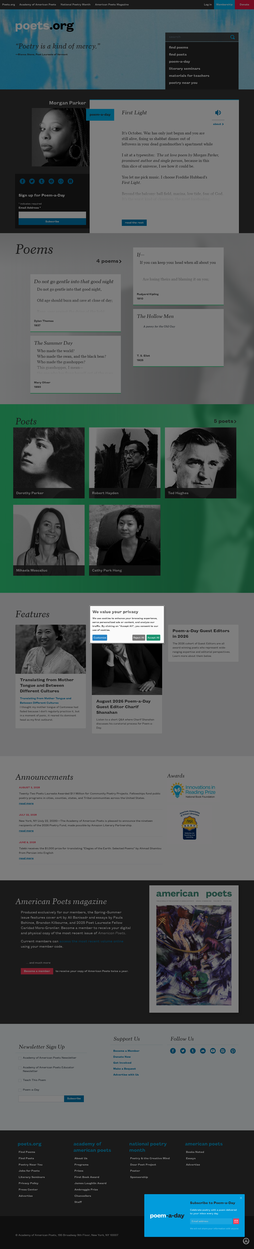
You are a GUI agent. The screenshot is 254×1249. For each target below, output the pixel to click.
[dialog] (127, 624)
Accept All (153, 637)
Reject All (138, 637)
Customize (100, 637)
